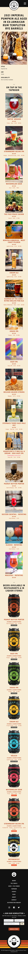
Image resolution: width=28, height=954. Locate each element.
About (14, 897)
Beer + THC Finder (14, 886)
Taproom (14, 888)
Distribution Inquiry (14, 902)
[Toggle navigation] (25, 3)
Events (14, 891)
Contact (14, 899)
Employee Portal (14, 951)
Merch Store (14, 929)
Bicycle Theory (23, 950)
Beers (14, 880)
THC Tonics (14, 883)
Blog (14, 894)
